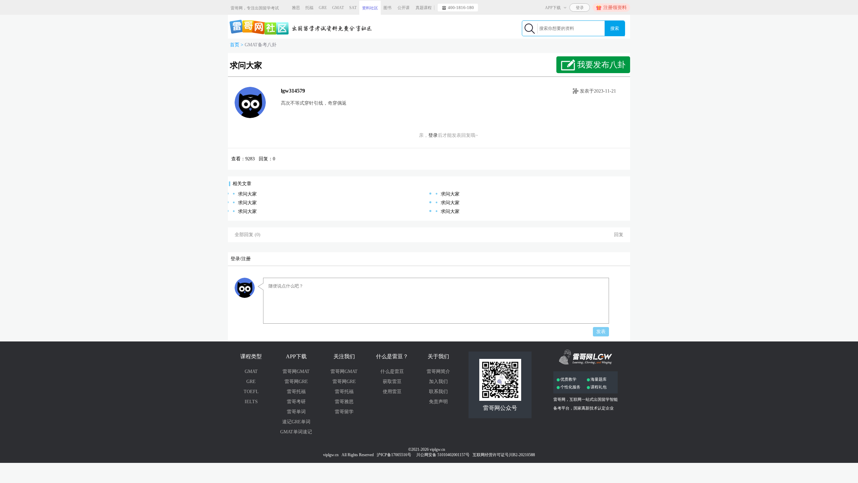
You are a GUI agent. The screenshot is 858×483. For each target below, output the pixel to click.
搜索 (614, 28)
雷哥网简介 (438, 371)
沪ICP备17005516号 (394, 454)
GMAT (338, 7)
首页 (234, 44)
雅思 (296, 7)
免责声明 (438, 401)
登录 (433, 135)
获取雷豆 (392, 381)
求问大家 (247, 194)
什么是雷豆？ (392, 356)
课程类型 (251, 356)
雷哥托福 (296, 391)
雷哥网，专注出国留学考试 (255, 8)
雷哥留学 (344, 411)
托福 (309, 7)
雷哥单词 (296, 411)
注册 (246, 258)
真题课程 (424, 7)
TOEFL (251, 391)
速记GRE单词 (296, 421)
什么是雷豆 (392, 371)
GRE (323, 7)
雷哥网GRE (296, 381)
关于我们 (438, 356)
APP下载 (296, 356)
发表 (601, 331)
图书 (387, 7)
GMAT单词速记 (296, 431)
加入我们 (438, 381)
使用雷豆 (392, 391)
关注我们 (344, 356)
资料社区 (370, 8)
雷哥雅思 (344, 401)
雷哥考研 (296, 401)
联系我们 (438, 391)
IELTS (251, 401)
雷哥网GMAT (296, 371)
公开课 (403, 7)
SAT (353, 7)
